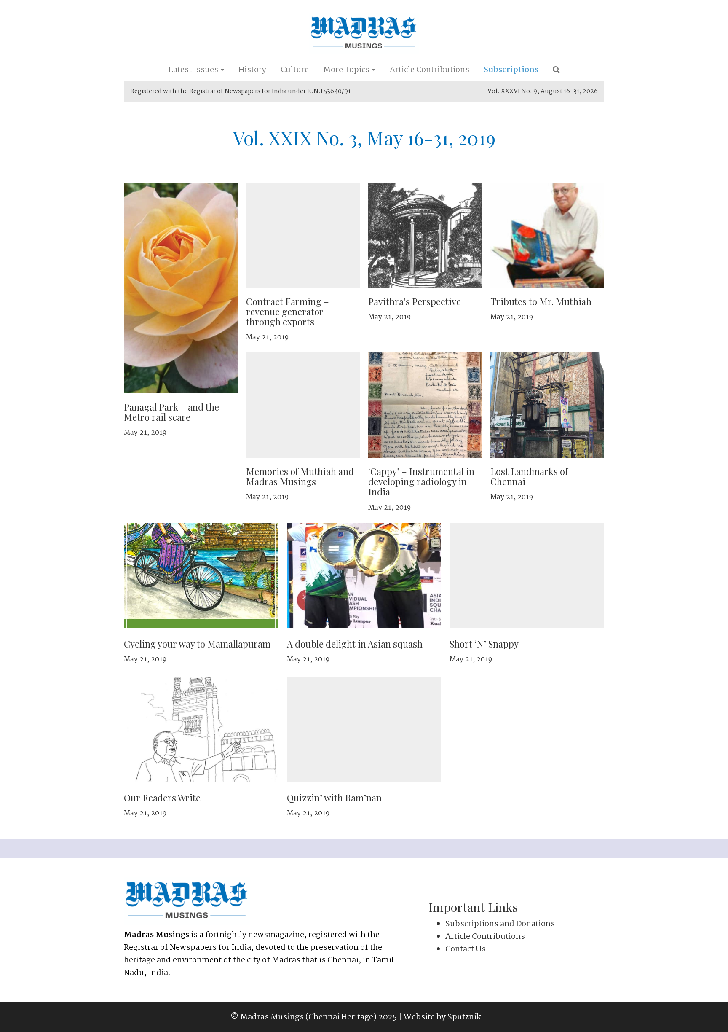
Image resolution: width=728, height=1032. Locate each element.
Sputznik (464, 1017)
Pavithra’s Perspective (414, 301)
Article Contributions (429, 70)
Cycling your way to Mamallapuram (197, 643)
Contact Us (465, 949)
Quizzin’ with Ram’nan (334, 797)
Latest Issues (194, 70)
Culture (295, 70)
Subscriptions (511, 70)
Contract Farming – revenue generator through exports (287, 311)
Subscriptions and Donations (500, 924)
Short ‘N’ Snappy (484, 643)
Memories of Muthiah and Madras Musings (300, 476)
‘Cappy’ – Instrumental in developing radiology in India (421, 481)
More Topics (347, 70)
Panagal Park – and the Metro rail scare (171, 411)
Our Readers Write (162, 797)
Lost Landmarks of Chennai (529, 476)
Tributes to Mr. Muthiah (541, 301)
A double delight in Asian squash (355, 643)
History (252, 70)
